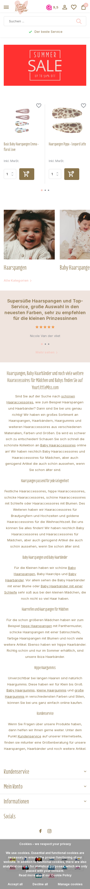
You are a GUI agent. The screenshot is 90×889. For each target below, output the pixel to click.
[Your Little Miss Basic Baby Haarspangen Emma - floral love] (22, 121)
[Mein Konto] (64, 7)
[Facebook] (40, 831)
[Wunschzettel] (73, 7)
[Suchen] (79, 21)
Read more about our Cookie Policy (45, 875)
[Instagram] (50, 831)
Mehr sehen (45, 352)
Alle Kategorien (16, 280)
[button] (42, 190)
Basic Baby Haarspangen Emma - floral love (21, 146)
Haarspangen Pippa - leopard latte (67, 144)
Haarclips (53, 574)
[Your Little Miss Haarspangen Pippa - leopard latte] (67, 121)
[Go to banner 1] (45, 65)
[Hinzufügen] (26, 174)
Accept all (15, 884)
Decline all (40, 884)
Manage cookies (70, 884)
